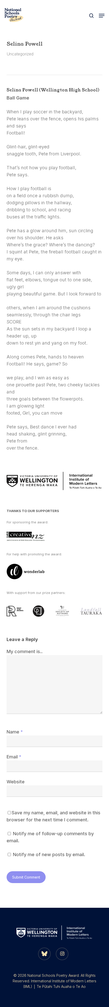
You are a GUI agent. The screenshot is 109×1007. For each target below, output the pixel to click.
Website (16, 781)
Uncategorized (20, 53)
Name (15, 731)
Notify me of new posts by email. (49, 854)
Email (14, 756)
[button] (101, 15)
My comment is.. (25, 651)
